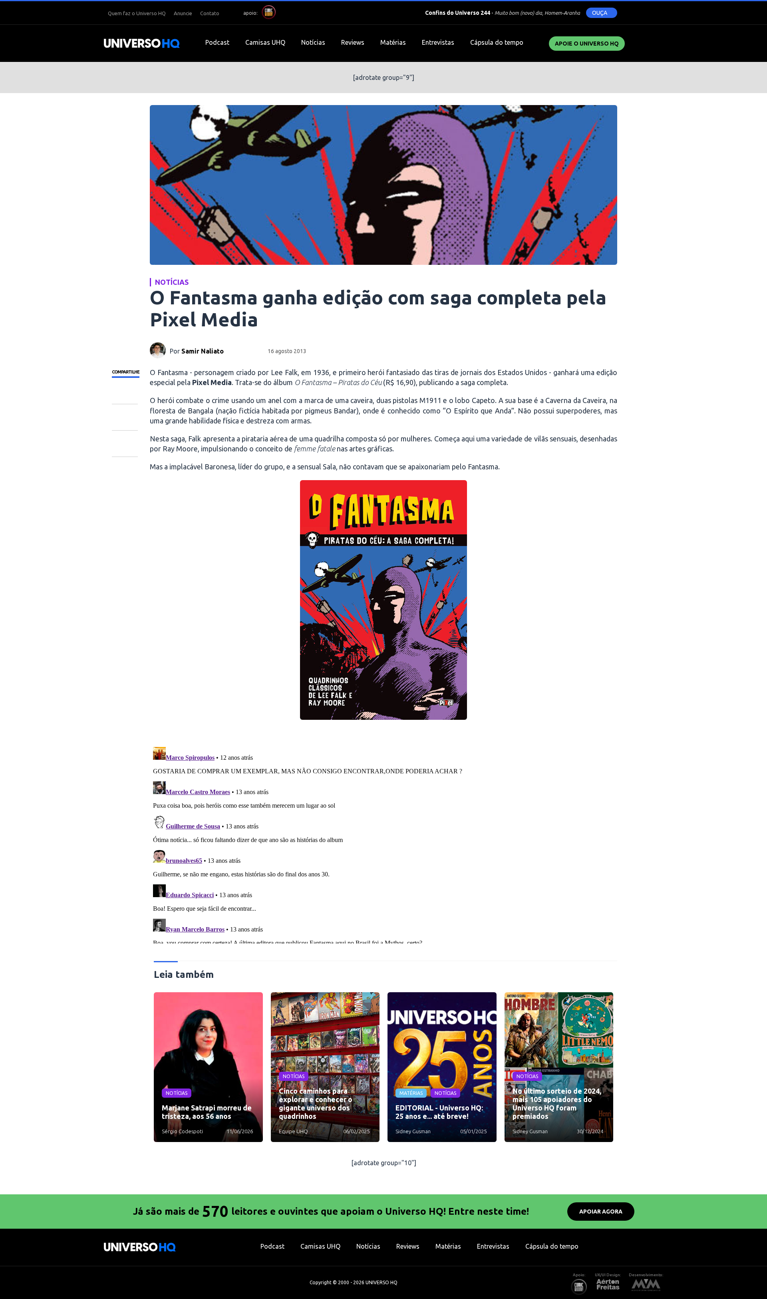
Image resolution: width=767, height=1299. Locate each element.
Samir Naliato (202, 351)
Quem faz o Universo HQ (137, 13)
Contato (209, 13)
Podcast (217, 42)
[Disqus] (383, 843)
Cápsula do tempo (496, 42)
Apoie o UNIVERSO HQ (587, 43)
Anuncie (183, 13)
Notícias (313, 42)
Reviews (352, 42)
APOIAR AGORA (600, 1211)
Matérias (393, 42)
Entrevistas (438, 42)
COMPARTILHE (125, 371)
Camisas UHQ (265, 42)
